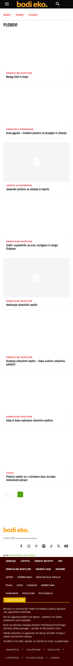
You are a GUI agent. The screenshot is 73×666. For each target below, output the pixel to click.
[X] (58, 546)
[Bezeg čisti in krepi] (36, 49)
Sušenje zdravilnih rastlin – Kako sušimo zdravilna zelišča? (35, 362)
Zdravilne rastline (19, 73)
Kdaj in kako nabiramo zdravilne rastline (29, 420)
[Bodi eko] (32, 4)
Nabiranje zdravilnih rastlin (21, 305)
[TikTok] (51, 546)
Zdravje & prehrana (19, 129)
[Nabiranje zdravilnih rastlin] (36, 277)
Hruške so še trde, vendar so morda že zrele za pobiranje (35, 641)
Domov (7, 15)
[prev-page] (6, 494)
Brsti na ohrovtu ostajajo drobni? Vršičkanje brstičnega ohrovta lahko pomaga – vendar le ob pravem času (34, 626)
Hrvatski (30, 555)
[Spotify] (43, 546)
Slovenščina (16, 555)
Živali (10, 473)
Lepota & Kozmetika (19, 185)
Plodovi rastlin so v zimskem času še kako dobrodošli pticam (31, 478)
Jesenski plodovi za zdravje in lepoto (27, 189)
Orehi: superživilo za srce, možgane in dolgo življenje (32, 247)
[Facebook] (21, 546)
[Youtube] (66, 546)
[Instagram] (28, 546)
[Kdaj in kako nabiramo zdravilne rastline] (36, 393)
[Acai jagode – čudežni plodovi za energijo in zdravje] (36, 106)
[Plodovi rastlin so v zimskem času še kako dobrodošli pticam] (36, 449)
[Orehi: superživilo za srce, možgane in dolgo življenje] (36, 218)
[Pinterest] (36, 546)
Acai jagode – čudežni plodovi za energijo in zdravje (36, 133)
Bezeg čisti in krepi (17, 77)
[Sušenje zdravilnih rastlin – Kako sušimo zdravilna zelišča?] (36, 334)
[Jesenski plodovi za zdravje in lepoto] (36, 162)
